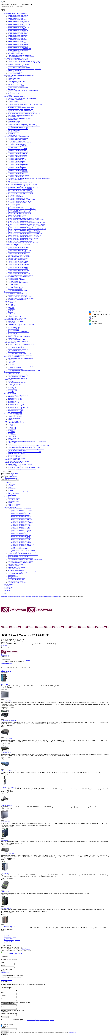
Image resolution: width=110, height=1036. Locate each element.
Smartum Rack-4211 (6, 738)
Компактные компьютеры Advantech (18, 21)
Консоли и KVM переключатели (17, 246)
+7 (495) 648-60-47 (6, 471)
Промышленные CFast (14, 316)
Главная (3, 596)
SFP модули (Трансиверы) (15, 99)
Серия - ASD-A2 (12, 385)
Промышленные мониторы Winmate (18, 270)
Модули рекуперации (14, 456)
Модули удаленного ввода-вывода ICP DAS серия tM (23, 236)
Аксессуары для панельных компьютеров (20, 182)
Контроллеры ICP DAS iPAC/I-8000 (18, 198)
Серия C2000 (11, 444)
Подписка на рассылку (14, 504)
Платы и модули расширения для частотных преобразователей (26, 449)
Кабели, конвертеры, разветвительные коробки (21, 112)
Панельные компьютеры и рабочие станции (17, 136)
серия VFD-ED (12, 427)
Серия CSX (11, 359)
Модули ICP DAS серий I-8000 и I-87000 (19, 212)
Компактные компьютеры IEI (16, 38)
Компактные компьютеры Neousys (18, 46)
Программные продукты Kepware (17, 378)
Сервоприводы (8, 379)
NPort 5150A (4, 684)
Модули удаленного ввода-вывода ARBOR (20, 227)
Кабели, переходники (14, 327)
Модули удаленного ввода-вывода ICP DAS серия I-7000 (24, 235)
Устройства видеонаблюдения (13, 413)
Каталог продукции (10, 507)
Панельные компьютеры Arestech (17, 155)
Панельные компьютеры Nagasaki (17, 170)
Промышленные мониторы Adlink (18, 261)
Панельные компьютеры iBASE (17, 159)
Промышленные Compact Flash (17, 318)
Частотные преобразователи (12, 421)
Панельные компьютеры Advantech (18, 152)
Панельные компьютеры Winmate (17, 176)
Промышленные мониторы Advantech (19, 252)
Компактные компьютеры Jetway (17, 19)
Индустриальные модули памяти (17, 81)
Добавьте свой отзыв (7, 663)
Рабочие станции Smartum (15, 70)
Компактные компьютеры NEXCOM (18, 27)
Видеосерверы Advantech (15, 416)
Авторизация (4, 1023)
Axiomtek (27, 660)
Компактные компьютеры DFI (16, 26)
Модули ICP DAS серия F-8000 (17, 215)
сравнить (10, 647)
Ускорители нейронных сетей (16, 92)
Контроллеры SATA (13, 93)
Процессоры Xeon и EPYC (15, 338)
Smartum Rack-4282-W (7, 854)
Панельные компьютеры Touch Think (18, 175)
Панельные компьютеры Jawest (17, 166)
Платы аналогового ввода (15, 346)
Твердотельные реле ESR (15, 396)
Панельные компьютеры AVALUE (18, 186)
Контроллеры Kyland (14, 206)
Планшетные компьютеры (15, 369)
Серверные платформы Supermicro (18, 341)
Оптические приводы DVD (16, 86)
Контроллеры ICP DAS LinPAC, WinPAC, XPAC (22, 199)
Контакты (10, 485)
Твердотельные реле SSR (15, 405)
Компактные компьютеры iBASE (17, 36)
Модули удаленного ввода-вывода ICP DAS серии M (23, 230)
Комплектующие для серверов (13, 319)
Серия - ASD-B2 (12, 387)
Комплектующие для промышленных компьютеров (19, 75)
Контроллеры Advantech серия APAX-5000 (20, 193)
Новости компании (13, 501)
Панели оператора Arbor (15, 281)
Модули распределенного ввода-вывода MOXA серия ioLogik (26, 219)
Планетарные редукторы (15, 384)
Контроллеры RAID (13, 329)
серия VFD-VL (12, 435)
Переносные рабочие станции (16, 141)
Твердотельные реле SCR (15, 401)
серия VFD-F (11, 430)
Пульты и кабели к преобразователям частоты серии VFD (24, 452)
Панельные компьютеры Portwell (17, 173)
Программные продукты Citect (17, 376)
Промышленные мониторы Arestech (18, 264)
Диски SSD (11, 79)
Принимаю (4, 1034)
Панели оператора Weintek (15, 287)
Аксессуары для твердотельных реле (18, 395)
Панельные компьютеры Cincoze (17, 156)
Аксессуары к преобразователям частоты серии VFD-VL (24, 447)
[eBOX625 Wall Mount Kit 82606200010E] (40, 622)
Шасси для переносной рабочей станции (19, 142)
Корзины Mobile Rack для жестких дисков (20, 82)
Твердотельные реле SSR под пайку (18, 407)
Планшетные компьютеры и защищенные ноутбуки (19, 365)
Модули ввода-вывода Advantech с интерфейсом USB (23, 218)
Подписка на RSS (13, 505)
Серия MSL (11, 392)
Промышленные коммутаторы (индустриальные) (22, 98)
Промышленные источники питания (18, 87)
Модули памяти (12, 333)
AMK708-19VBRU (6, 805)
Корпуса (10, 76)
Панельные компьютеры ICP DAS (18, 146)
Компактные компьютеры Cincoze (18, 35)
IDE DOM (10, 302)
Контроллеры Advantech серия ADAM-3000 (20, 190)
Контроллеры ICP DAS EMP (16, 196)
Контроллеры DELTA (14, 195)
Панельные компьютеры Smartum (17, 66)
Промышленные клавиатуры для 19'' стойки (21, 298)
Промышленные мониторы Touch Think (19, 250)
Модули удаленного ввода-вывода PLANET (20, 239)
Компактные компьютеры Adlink (17, 29)
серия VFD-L (11, 432)
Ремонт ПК (7, 588)
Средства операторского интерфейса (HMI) (16, 276)
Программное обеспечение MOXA (18, 127)
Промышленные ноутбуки (15, 179)
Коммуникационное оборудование (14, 96)
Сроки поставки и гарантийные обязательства (21, 492)
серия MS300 (11, 381)
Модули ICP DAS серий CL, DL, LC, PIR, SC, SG (22, 210)
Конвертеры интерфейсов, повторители (19, 118)
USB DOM (11, 315)
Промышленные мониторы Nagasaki (18, 255)
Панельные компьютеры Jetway (17, 144)
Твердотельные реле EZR (15, 398)
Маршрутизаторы (13, 119)
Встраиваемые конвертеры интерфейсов (19, 110)
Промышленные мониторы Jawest (18, 249)
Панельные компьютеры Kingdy (17, 167)
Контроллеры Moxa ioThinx (16, 207)
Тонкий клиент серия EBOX (16, 53)
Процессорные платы (14, 78)
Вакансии (10, 487)
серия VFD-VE (12, 433)
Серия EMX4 (11, 364)
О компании (7, 482)
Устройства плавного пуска (12, 356)
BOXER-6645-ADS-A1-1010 (9, 770)
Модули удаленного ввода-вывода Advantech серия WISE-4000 (26, 226)
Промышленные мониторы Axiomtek (18, 247)
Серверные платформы (14, 73)
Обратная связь (8, 587)
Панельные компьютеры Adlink (17, 150)
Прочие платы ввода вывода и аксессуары (20, 355)
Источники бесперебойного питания (18, 326)
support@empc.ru (15, 476)
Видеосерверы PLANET (15, 415)
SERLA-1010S (5, 891)
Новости (6, 496)
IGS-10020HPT (5, 840)
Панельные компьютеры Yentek (17, 139)
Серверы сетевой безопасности (13, 462)
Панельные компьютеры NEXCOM (18, 172)
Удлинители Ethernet (14, 130)
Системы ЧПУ (12, 436)
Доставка (10, 490)
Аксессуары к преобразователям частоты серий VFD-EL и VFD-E (27, 441)
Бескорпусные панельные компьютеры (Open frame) (23, 184)
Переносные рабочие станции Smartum (19, 67)
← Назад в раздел (6, 671)
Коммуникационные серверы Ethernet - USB (21, 115)
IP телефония (11, 133)
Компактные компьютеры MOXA (17, 42)
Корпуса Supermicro (13, 330)
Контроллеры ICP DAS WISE (16, 204)
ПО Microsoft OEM (13, 373)
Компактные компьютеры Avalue (17, 33)
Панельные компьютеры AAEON (17, 149)
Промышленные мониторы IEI (17, 253)
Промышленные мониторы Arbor (17, 262)
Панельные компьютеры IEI (16, 162)
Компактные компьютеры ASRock (18, 32)
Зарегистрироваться (6, 980)
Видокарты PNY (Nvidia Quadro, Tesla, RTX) (21, 324)
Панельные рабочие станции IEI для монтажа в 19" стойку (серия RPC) (29, 178)
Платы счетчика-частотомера (16, 352)
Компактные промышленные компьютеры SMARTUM (24, 62)
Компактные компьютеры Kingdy (17, 39)
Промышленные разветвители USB (18, 129)
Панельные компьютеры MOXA (17, 169)
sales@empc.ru (14, 475)
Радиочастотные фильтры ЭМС (17, 453)
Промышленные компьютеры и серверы (16, 58)
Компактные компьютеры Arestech (18, 22)
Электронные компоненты (12, 459)
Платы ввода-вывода (10, 342)
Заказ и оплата (12, 488)
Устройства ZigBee (13, 132)
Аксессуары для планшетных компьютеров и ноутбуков (24, 370)
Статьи (10, 502)
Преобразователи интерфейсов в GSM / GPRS (21, 124)
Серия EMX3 (11, 362)
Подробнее (72, 1032)
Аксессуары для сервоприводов (17, 382)
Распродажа (7, 585)
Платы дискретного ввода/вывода (18, 349)
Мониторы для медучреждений (17, 259)
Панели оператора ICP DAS (16, 284)
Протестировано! (13, 499)
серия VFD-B (11, 424)
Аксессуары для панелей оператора (18, 290)
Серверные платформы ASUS (16, 339)
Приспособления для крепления (17, 450)
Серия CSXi (11, 361)
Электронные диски (10, 301)
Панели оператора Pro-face (15, 286)
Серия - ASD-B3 (12, 389)
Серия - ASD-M (12, 390)
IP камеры (10, 419)
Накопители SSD (13, 335)
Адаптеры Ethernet (13, 101)
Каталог (7, 596)
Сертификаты (12, 495)
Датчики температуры (14, 455)
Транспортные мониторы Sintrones (18, 272)
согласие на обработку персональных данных (40, 1020)
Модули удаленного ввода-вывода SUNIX (20, 241)
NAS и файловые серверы (15, 72)
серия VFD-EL (12, 429)
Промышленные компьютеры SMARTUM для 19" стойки (24, 61)
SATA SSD (11, 310)
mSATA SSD (11, 306)
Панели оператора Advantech (16, 279)
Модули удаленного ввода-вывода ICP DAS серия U (23, 238)
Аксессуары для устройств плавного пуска (20, 358)
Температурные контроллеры (16, 458)
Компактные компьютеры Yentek (17, 16)
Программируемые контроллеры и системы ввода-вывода (21, 187)
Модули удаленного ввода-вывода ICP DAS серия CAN (24, 232)
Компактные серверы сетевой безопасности (20, 464)
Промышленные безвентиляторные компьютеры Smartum (24, 69)
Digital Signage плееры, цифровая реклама (20, 55)
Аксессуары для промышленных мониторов (21, 275)
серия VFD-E (11, 439)
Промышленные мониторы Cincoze (18, 266)
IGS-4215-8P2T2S (6, 908)
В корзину (4, 645)
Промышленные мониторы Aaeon (18, 258)
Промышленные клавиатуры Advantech (19, 296)
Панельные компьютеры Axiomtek (18, 138)
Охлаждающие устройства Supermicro (19, 336)
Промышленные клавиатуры (12, 292)
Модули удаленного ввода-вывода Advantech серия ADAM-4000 (26, 222)
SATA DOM (11, 309)
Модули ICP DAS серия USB (16, 216)
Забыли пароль (5, 972)
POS (9, 181)
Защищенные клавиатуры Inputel (17, 293)
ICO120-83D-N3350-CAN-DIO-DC (11, 787)
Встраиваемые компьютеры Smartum (18, 64)
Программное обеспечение (12, 372)
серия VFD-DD (12, 425)
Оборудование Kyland (14, 135)
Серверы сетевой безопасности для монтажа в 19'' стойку (24, 467)
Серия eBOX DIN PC (14, 52)
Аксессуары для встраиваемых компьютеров (21, 56)
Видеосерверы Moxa (14, 418)
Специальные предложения (12, 940)
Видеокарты (11, 322)
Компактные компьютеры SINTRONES (19, 49)
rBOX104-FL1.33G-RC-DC (8, 926)
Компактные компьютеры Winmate (18, 50)
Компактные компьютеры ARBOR (18, 30)
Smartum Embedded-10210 (8, 720)
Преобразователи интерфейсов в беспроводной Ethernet (24, 126)
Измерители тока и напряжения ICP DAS (20, 189)
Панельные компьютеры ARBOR (17, 153)
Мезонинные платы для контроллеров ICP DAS (21, 209)
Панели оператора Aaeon (15, 278)
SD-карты (10, 312)
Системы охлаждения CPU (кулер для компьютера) (23, 90)
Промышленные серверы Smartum (18, 59)
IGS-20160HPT (5, 873)
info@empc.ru (14, 473)
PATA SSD (11, 307)
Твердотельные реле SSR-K (16, 410)
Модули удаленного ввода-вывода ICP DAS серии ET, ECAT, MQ (27, 229)
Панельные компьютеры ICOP (16, 161)
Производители (8, 584)
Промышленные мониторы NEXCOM (19, 273)
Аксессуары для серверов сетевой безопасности (22, 469)
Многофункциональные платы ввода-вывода (21, 344)
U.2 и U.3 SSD (12, 313)
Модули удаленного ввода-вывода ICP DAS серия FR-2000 (25, 233)
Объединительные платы (15, 84)
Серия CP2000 (12, 442)
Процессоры (11, 89)
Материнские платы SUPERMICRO (18, 332)
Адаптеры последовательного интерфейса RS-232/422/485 (25, 104)
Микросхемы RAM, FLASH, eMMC (18, 461)
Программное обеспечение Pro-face (18, 375)
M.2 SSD (10, 304)
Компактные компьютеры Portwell (18, 47)
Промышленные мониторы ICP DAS (18, 267)
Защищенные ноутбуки (14, 367)
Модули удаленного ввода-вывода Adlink (20, 221)
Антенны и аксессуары (14, 106)
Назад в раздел (5, 655)
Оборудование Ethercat (14, 121)
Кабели (10, 95)
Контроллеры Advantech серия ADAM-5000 (20, 192)
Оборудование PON (13, 122)
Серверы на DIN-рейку (14, 465)
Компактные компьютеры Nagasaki (18, 44)
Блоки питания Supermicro (15, 321)
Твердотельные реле (10, 393)
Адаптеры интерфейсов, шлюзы (17, 102)
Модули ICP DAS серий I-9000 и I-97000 (19, 213)
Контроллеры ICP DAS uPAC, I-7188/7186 (20, 201)
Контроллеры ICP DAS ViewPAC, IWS (19, 202)
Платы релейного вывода (15, 350)
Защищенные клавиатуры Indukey (18, 295)
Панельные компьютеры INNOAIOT (18, 164)
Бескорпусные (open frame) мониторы (19, 256)
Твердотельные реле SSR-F (15, 409)
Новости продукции (14, 498)
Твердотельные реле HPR (15, 399)
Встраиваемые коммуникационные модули (20, 109)
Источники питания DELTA (16, 422)
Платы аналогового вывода (16, 347)
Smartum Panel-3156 (6, 701)
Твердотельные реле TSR (15, 412)
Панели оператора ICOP (15, 289)
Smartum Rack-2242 (6, 752)
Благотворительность (14, 493)
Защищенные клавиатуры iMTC (17, 299)
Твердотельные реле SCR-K (16, 404)
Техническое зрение (13, 438)
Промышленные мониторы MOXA (18, 269)
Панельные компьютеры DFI (16, 158)
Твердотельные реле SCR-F (16, 402)
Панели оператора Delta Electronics (18, 282)
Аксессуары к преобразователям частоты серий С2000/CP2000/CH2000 (28, 445)
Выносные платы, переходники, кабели (19, 353)
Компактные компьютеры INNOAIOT (19, 24)
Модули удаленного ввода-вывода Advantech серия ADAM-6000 (26, 224)
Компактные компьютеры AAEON (18, 18)
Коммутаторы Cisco (13, 116)
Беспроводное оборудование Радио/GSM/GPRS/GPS (23, 242)
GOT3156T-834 (5, 822)
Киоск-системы (12, 147)
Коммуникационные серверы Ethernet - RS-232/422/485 (24, 113)
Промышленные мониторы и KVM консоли (17, 244)
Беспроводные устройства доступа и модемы (21, 107)
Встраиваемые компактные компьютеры (16, 13)
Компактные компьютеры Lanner (17, 41)
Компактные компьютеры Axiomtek (18, 15)
